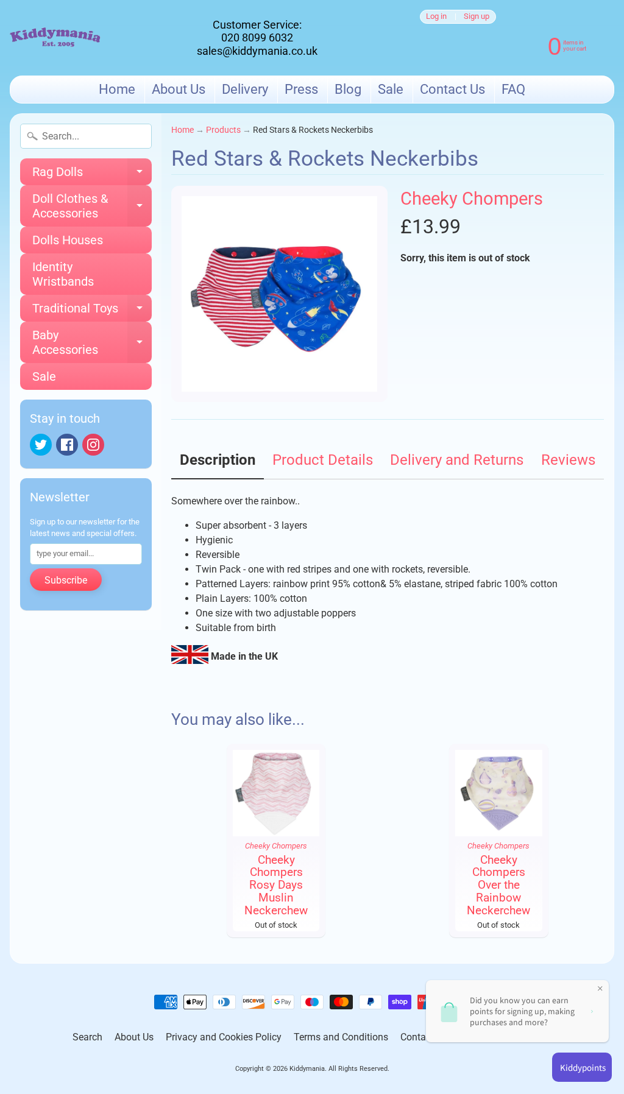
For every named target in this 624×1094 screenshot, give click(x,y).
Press (301, 89)
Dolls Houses (67, 240)
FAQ (513, 89)
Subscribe (65, 580)
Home (117, 89)
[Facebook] (67, 445)
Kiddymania (307, 1069)
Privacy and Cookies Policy (224, 1037)
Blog (348, 89)
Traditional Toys (92, 311)
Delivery (245, 89)
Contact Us (452, 89)
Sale (390, 89)
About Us (178, 89)
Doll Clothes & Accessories (92, 206)
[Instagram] (93, 445)
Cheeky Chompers (471, 198)
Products (223, 130)
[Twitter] (41, 445)
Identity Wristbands (63, 274)
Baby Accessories (92, 343)
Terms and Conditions (341, 1037)
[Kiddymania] (55, 38)
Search (87, 1037)
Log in (436, 17)
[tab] (217, 464)
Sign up (476, 17)
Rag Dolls (92, 174)
